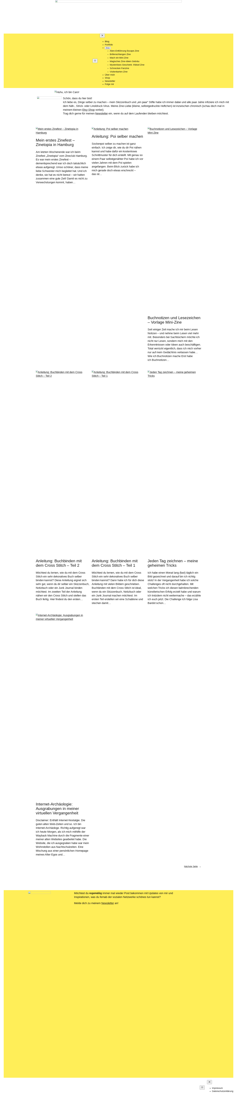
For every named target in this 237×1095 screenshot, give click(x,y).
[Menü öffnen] (95, 61)
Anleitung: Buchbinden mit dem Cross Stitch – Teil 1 (115, 563)
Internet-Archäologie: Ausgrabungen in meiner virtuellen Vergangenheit (57, 808)
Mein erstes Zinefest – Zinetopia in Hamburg (55, 142)
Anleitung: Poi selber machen (117, 136)
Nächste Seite (192, 866)
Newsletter (101, 113)
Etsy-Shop (88, 109)
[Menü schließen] (102, 36)
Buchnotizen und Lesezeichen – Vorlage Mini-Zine (174, 320)
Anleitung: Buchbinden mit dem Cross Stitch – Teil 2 (59, 563)
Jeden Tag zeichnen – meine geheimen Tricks (173, 563)
